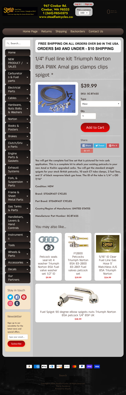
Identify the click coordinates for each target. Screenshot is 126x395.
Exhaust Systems (19, 169)
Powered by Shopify (63, 388)
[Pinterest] (24, 297)
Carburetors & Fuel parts (19, 77)
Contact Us (96, 31)
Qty (83, 111)
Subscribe (16, 344)
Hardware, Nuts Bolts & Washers (19, 109)
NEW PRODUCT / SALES (19, 63)
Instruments (19, 237)
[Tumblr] (17, 303)
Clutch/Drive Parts (19, 145)
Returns (46, 31)
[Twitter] (10, 297)
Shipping (61, 31)
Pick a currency (84, 10)
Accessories (19, 263)
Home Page (30, 31)
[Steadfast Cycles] (20, 11)
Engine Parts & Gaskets (19, 157)
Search (63, 375)
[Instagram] (10, 303)
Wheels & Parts (19, 254)
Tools (11, 245)
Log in (77, 4)
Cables (19, 99)
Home (12, 52)
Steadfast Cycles (62, 383)
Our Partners (13, 278)
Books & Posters (19, 128)
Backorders (78, 31)
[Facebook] (17, 297)
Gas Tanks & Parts (19, 208)
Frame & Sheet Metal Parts (19, 196)
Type (83, 99)
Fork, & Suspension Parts (19, 182)
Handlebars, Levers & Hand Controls (19, 222)
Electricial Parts (19, 89)
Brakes (19, 137)
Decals (19, 270)
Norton (19, 120)
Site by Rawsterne (63, 386)
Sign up (88, 4)
